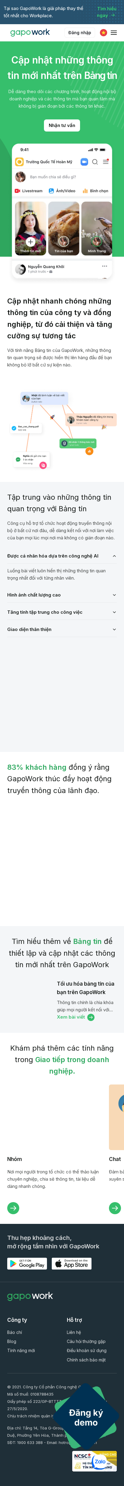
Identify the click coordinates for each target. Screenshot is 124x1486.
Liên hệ (74, 1332)
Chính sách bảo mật (86, 1359)
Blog (11, 1341)
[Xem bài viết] (29, 1000)
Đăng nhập (79, 32)
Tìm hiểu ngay (106, 12)
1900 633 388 (30, 1442)
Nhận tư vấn (62, 125)
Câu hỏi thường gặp (86, 1341)
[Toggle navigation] (113, 32)
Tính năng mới (21, 1350)
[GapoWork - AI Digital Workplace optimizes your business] (31, 32)
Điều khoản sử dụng (87, 1350)
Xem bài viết (71, 1017)
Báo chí (14, 1332)
